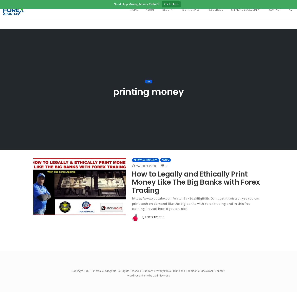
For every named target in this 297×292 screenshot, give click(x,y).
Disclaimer (207, 270)
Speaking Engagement (246, 9)
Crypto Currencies (146, 160)
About (150, 9)
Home (134, 9)
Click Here (171, 4)
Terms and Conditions (186, 270)
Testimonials (191, 9)
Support (148, 270)
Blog (165, 9)
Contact (275, 9)
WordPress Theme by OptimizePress (148, 275)
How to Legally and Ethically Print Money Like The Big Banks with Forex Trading (196, 182)
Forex (165, 160)
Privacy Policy (163, 270)
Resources (215, 9)
